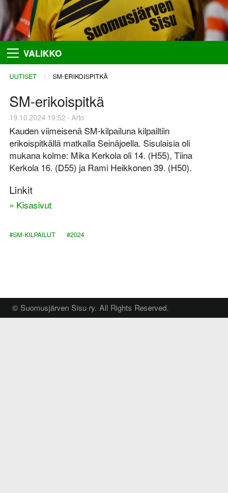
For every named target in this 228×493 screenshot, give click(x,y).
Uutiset (23, 76)
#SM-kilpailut (32, 234)
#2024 (75, 234)
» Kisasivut (30, 205)
